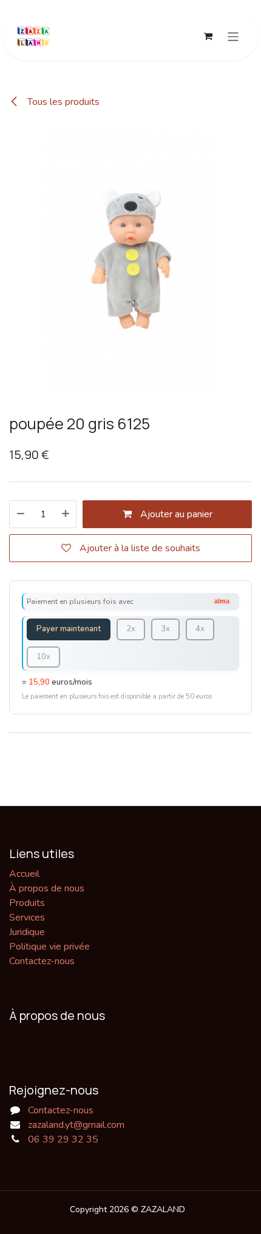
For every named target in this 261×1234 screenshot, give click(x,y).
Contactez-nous (42, 961)
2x (130, 628)
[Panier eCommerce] (208, 36)
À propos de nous (46, 888)
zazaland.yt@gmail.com (76, 1125)
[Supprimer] (21, 514)
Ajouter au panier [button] (175, 514)
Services (27, 917)
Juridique (27, 932)
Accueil (24, 873)
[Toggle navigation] (233, 36)
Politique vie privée (49, 946)
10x (43, 656)
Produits (27, 903)
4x (200, 628)
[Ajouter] (65, 514)
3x (165, 628)
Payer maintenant (68, 628)
